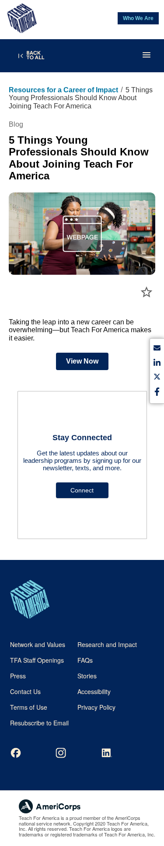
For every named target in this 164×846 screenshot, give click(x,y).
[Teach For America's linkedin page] (106, 753)
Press (18, 675)
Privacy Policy (96, 707)
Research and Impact (107, 644)
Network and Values (37, 644)
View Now (82, 361)
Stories (87, 675)
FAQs (85, 660)
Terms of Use (28, 707)
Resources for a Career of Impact (63, 90)
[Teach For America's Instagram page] (61, 753)
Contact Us (25, 691)
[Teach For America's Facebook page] (16, 753)
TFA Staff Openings (37, 660)
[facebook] (157, 393)
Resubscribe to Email (39, 722)
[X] (157, 378)
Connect (82, 490)
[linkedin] (157, 364)
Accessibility (94, 691)
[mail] (157, 349)
